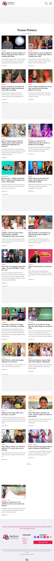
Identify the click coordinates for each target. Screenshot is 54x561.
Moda (9, 500)
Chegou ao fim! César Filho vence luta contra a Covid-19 (12, 413)
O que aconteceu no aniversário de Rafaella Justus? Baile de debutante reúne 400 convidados (13, 88)
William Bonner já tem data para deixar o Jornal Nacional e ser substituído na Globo (38, 180)
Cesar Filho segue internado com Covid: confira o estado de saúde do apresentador (40, 414)
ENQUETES (16, 526)
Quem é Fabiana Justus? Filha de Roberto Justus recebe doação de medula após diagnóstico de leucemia (12, 143)
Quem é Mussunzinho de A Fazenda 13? (40, 267)
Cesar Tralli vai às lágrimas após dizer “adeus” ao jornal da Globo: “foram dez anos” (14, 268)
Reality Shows (5, 176)
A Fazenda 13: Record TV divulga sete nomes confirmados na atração (13, 325)
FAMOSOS (29, 526)
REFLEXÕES (27, 528)
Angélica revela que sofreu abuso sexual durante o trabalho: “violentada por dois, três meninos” (13, 234)
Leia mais (5, 65)
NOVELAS (34, 526)
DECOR (22, 528)
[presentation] (14, 42)
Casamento (4, 500)
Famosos (4, 51)
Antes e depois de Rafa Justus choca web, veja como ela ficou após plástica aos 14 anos (39, 88)
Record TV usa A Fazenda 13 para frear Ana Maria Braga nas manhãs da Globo (40, 326)
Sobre (24, 538)
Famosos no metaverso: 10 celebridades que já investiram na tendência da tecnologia (39, 143)
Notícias (35, 444)
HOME (4, 526)
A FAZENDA (10, 526)
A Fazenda (30, 264)
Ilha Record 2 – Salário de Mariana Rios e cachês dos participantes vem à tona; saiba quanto (13, 180)
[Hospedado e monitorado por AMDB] (27, 559)
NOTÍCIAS (22, 526)
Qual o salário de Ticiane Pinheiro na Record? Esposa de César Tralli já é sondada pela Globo (13, 54)
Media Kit (25, 539)
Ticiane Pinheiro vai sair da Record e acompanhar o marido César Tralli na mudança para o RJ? (40, 54)
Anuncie (25, 541)
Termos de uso (31, 554)
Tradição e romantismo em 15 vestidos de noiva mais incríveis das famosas (13, 504)
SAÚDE (49, 526)
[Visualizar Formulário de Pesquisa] (46, 3)
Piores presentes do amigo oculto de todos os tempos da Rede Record (40, 447)
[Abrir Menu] (50, 3)
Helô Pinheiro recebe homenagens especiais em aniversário (13, 361)
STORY (33, 528)
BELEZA (44, 526)
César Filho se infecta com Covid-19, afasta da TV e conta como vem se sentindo (13, 448)
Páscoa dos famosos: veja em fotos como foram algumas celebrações (39, 361)
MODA (40, 526)
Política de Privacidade (24, 554)
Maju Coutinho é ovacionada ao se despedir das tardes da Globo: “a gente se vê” (39, 234)
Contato (25, 543)
